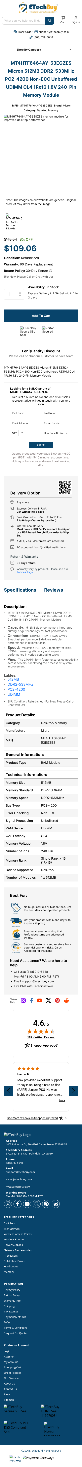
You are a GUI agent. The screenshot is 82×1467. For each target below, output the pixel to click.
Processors (11, 1255)
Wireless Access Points (18, 1234)
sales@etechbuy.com (19, 1179)
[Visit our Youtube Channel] (39, 1001)
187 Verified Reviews (41, 1037)
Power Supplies (13, 1245)
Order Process (12, 1373)
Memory (9, 1272)
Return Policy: (14, 271)
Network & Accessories (18, 1250)
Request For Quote (15, 1333)
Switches (9, 1223)
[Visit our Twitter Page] (48, 1002)
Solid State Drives (14, 1261)
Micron (67, 105)
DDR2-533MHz (20, 684)
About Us (9, 1383)
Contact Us (10, 1389)
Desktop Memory (47, 110)
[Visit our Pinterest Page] (57, 1002)
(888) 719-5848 (37, 971)
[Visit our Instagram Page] (23, 1002)
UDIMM (14, 694)
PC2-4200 (16, 689)
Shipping (9, 1306)
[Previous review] (8, 1091)
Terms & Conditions (15, 1327)
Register (9, 1356)
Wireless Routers (14, 1239)
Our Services (12, 1378)
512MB (13, 679)
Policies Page (25, 572)
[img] (41, 1031)
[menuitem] (41, 49)
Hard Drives (11, 1266)
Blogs (7, 1394)
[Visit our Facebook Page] (31, 1002)
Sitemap (9, 1400)
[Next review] (73, 1091)
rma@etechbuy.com (18, 1187)
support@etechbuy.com (38, 981)
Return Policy (12, 1295)
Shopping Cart (12, 1367)
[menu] (41, 49)
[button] (23, 31)
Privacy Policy (12, 1290)
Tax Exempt (11, 1311)
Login (7, 1351)
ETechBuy (34, 1450)
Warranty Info (12, 1300)
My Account (11, 1362)
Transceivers (12, 1228)
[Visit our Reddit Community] (66, 1001)
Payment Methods (15, 1317)
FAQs (7, 1322)
